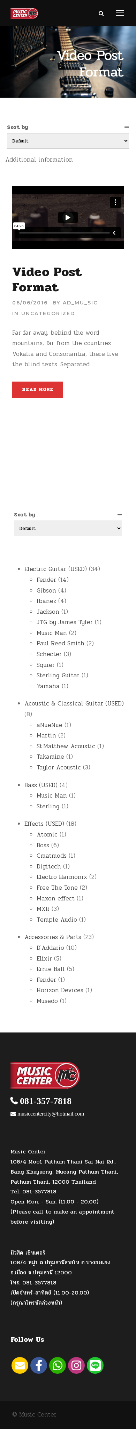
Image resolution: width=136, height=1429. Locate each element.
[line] (95, 1365)
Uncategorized (48, 313)
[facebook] (38, 1365)
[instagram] (76, 1365)
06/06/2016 (30, 303)
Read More (37, 389)
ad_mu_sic (80, 303)
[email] (20, 1365)
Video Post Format (47, 279)
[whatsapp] (57, 1365)
